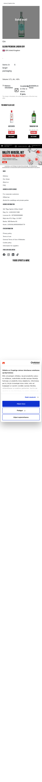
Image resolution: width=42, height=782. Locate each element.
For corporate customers (11, 194)
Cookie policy (7, 242)
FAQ (4, 185)
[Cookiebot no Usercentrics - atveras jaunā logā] (31, 363)
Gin (14, 3)
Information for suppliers (11, 246)
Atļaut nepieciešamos (21, 417)
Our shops (6, 179)
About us (6, 182)
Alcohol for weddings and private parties (16, 200)
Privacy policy (7, 233)
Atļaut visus (21, 404)
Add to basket (11, 136)
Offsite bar (6, 197)
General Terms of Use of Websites (14, 239)
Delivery (5, 176)
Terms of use (7, 236)
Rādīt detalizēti (30, 397)
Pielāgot (20, 410)
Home (5, 3)
